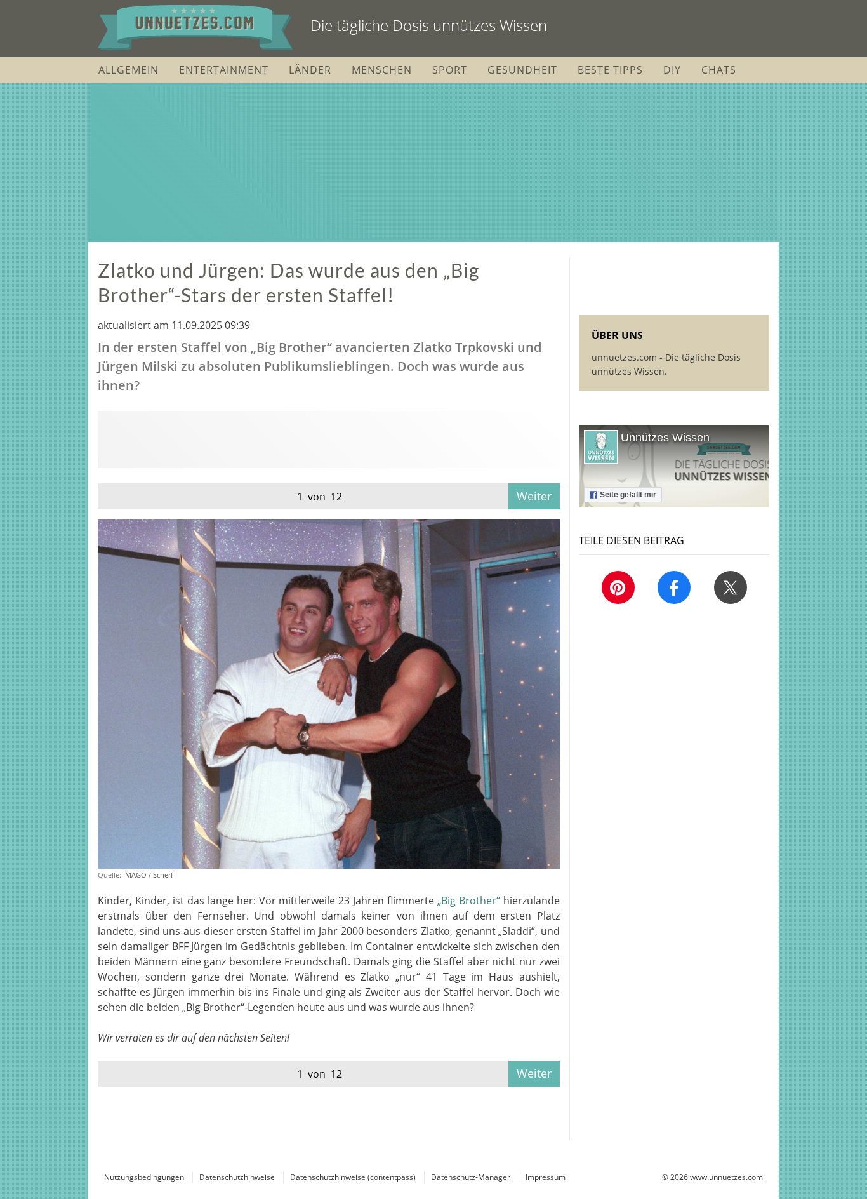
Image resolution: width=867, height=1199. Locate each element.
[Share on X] (730, 587)
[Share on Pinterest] (618, 587)
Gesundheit (522, 70)
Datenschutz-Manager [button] (470, 1177)
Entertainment (223, 70)
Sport (449, 70)
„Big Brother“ (470, 901)
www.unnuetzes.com (726, 1177)
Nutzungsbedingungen (144, 1177)
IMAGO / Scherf (148, 875)
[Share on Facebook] (674, 587)
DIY (672, 70)
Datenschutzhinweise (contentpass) (353, 1177)
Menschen (382, 70)
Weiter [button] (534, 496)
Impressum (546, 1177)
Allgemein (128, 70)
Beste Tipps (610, 70)
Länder (310, 70)
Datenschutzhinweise (237, 1177)
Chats (718, 70)
